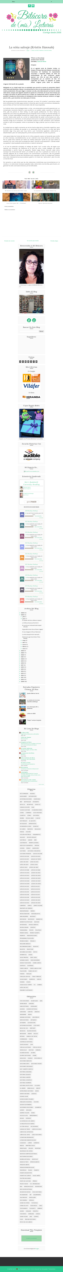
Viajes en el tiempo (26, 984)
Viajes (28, 982)
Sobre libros (37, 962)
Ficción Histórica (25, 834)
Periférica (23, 1170)
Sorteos (22, 965)
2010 (22, 679)
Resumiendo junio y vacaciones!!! (29, 781)
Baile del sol (24, 1028)
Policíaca (38, 930)
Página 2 (32, 941)
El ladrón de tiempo (28, 493)
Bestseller (27, 801)
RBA (21, 1186)
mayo (24, 640)
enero (24, 648)
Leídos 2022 (23, 867)
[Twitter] (33, 172)
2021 (22, 657)
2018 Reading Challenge (31, 596)
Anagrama (23, 1014)
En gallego (23, 823)
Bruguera (23, 1033)
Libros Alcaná (38, 905)
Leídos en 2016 (24, 894)
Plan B (30, 1170)
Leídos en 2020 (24, 900)
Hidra (33, 1112)
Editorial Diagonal (26, 1071)
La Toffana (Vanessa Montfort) (30, 623)
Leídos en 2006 (24, 881)
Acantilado (34, 1000)
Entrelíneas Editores (26, 1091)
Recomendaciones (25, 946)
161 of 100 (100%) (38, 548)
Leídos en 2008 (24, 883)
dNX (31, 1216)
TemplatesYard (25, 1269)
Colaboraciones (37, 810)
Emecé (38, 1088)
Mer (26, 513)
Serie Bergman (35, 960)
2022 (22, 655)
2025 (22, 615)
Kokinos (28, 1118)
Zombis (39, 984)
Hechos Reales (31, 837)
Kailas (22, 1118)
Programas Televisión (27, 938)
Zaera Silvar (24, 1216)
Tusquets (32, 1208)
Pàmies (35, 1181)
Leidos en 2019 (24, 856)
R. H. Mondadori (35, 1183)
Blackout (23, 754)
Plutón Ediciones (25, 1178)
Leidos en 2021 (24, 859)
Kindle (28, 848)
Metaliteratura (24, 913)
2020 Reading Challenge (31, 575)
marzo (24, 644)
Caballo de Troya (32, 1036)
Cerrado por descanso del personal (29, 768)
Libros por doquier (26, 737)
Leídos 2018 (34, 864)
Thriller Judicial (25, 976)
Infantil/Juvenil (34, 842)
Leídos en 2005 (36, 878)
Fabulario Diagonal (26, 1101)
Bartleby (32, 1028)
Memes (33, 911)
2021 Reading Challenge (31, 564)
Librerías (23, 905)
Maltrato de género (26, 908)
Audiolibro (23, 796)
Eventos (35, 826)
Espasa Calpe (24, 1096)
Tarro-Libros (24, 968)
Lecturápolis (24, 772)
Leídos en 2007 (36, 881)
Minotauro (23, 1148)
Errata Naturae (25, 1093)
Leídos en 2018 (24, 897)
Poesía (31, 930)
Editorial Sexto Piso (26, 1085)
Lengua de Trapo (36, 859)
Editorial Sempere (25, 1082)
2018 (22, 663)
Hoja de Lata (24, 1115)
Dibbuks (38, 1050)
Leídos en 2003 (31, 713)
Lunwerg (36, 1142)
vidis (21, 1219)
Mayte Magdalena (27, 488)
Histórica (23, 840)
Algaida (22, 1009)
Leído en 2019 (24, 861)
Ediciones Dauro (36, 1063)
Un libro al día (25, 732)
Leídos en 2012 (24, 889)
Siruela (31, 1200)
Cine (33, 807)
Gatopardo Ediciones (26, 1107)
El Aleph (37, 1085)
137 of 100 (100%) (38, 569)
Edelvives (23, 1058)
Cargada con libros (26, 742)
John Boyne (26, 494)
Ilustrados (23, 842)
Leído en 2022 (24, 864)
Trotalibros (24, 1208)
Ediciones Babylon (26, 1061)
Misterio (33, 916)
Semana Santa (24, 960)
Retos (35, 952)
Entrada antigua (54, 241)
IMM (35, 840)
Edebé (34, 1055)
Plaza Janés (36, 1175)
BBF (21, 801)
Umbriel (39, 1208)
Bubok (30, 1033)
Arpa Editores (24, 1020)
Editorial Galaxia (25, 1074)
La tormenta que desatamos (28, 764)
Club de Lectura (25, 810)
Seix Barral (23, 1200)
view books (41, 517)
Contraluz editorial (26, 1041)
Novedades (23, 924)
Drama (22, 818)
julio (23, 616)
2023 (22, 653)
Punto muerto (24, 738)
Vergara (28, 1211)
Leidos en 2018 (37, 853)
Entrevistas (32, 823)
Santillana (32, 1197)
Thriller (28, 973)
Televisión (23, 971)
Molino (31, 1148)
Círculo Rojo (37, 1047)
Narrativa (41, 50)
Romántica (23, 954)
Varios (39, 979)
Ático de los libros (26, 1222)
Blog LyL (22, 804)
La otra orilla (24, 1126)
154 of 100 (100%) (38, 537)
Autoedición (32, 796)
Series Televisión (25, 962)
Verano (22, 982)
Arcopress (36, 1017)
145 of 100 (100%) (38, 559)
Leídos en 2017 (35, 894)
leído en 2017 (24, 987)
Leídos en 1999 (35, 870)
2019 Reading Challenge (31, 586)
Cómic (29, 815)
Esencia (34, 1093)
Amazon (37, 1011)
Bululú (36, 1033)
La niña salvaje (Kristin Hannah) (30, 634)
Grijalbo (28, 1110)
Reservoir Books (25, 1192)
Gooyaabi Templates (48, 1269)
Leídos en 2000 (24, 872)
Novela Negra (24, 927)
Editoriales (23, 820)
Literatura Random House (28, 1140)
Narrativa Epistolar (26, 921)
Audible (32, 793)
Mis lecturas (24, 767)
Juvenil (22, 848)
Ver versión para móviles (33, 240)
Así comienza (24, 793)
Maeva (22, 1145)
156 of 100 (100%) (38, 526)
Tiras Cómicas (36, 976)
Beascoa (22, 1030)
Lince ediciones (37, 1134)
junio (24, 618)
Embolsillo (30, 1088)
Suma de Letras (48, 50)
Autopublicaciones (26, 799)
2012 (22, 675)
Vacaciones (23, 979)
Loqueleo (23, 1142)
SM (30, 1194)
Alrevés (30, 1011)
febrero (24, 646)
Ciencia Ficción (25, 807)
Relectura (30, 949)
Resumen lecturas (25, 952)
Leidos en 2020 (35, 856)
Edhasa (30, 1058)
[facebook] (29, 5)
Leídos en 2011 (35, 886)
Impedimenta (33, 1115)
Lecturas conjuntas (34, 851)
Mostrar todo (41, 784)
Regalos (35, 946)
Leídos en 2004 (24, 878)
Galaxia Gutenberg (26, 1104)
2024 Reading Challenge (31, 532)
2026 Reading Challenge (31, 511)
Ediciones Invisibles (26, 1066)
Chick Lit (37, 804)
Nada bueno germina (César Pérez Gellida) (31, 637)
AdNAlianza (23, 1003)
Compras (28, 812)
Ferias (22, 831)
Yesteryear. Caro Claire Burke (28, 759)
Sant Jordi (33, 957)
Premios (22, 935)
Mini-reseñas (24, 916)
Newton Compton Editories (28, 1153)
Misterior (23, 919)
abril (23, 642)
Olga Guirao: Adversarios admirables (30, 734)
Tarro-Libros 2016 (35, 968)
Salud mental (24, 957)
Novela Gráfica (33, 924)
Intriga (37, 845)
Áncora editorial (30, 1219)
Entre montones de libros (28, 758)
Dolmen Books (24, 1052)
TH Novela (35, 1202)
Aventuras (37, 799)
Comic (22, 812)
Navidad (36, 921)
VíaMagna (31, 1213)
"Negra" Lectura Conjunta (34, 720)
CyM (31, 1044)
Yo (34, 984)
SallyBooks (23, 1197)
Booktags (30, 804)
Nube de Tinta (24, 1162)
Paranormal (23, 930)
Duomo (33, 1052)
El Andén (22, 1088)
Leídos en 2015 (35, 891)
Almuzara (23, 1011)
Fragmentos (36, 834)
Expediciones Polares (27, 1099)
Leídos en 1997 (33, 867)
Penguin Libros (24, 1164)
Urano (22, 1211)
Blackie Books (31, 1030)
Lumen (30, 1142)
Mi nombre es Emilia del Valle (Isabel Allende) (31, 626)
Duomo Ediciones (25, 1055)
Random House (28, 1186)
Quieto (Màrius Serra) (33, 693)
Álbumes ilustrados (26, 990)
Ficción (28, 831)
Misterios (31, 919)
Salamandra (37, 1194)
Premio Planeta (34, 932)
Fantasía (30, 829)
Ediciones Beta (24, 1063)
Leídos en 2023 (35, 902)
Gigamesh (38, 1107)
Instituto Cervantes (26, 845)
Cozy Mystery (37, 812)
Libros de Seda (36, 1129)
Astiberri (23, 1022)
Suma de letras (41, 61)
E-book (38, 818)
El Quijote (32, 820)
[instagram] (33, 5)
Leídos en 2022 (24, 902)
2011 (22, 677)
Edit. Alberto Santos (26, 1069)
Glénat (22, 1110)
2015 (22, 669)
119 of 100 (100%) (38, 580)
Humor (30, 840)
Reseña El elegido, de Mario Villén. (29, 749)
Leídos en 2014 (24, 891)
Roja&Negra (24, 1194)
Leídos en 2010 (24, 886)
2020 (22, 659)
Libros (30, 905)
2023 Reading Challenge (31, 543)
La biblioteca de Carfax (27, 1123)
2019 (22, 661)
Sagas (30, 954)
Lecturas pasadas (25, 853)
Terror (22, 973)
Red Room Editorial (26, 1189)
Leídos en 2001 (35, 872)
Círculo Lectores (25, 1047)
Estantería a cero (25, 826)
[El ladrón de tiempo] (21, 497)
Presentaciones (32, 935)
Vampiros (32, 979)
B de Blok (37, 1025)
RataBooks (38, 1186)
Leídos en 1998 (24, 870)
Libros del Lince (25, 1134)
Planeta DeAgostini (26, 1172)
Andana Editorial (25, 1017)
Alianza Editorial (32, 1009)
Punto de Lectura (25, 1181)
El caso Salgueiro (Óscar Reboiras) (31, 632)
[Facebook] (29, 172)
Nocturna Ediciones (26, 1156)
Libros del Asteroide (26, 1131)
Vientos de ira (26, 487)
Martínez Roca (30, 1145)
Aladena (31, 1003)
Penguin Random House (27, 1167)
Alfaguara (34, 1006)
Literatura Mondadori (27, 1137)
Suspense (30, 965)
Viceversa (23, 1213)
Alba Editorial (24, 1006)
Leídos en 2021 (35, 900)
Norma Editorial (25, 1159)
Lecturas (23, 851)
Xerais (38, 1213)
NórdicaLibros (34, 1162)
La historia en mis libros (27, 753)
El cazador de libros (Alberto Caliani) (31, 620)
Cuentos (22, 815)
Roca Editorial (37, 1192)
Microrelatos (36, 913)
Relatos (22, 949)
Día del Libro (30, 818)
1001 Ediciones (24, 1000)
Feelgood (38, 829)
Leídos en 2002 (24, 875)
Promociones (24, 941)
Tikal (40, 1205)
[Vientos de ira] (21, 491)
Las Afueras (34, 1126)
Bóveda (22, 1036)
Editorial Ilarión (25, 1077)
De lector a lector (25, 762)
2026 (22, 613)
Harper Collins (24, 1112)
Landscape (35, 848)
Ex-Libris (23, 829)
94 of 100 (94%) (38, 516)
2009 (22, 681)
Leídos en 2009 (36, 883)
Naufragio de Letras (26, 1151)
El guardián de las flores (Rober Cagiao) (32, 629)
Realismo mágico (25, 943)
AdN (41, 1000)
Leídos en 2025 (35, 50)
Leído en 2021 (34, 861)
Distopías (36, 815)
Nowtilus (35, 1159)
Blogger (37, 1248)
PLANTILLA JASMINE (31, 1238)
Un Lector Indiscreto (26, 748)
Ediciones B (38, 1058)
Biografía (36, 801)
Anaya (30, 1014)
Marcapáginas (24, 911)
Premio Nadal (24, 932)
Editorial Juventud (26, 1080)
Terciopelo (33, 1205)
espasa (36, 1216)
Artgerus (33, 1020)
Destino (31, 1050)
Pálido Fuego (24, 1183)
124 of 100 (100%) (38, 591)
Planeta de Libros (25, 1175)
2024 (22, 650)
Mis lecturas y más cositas (28, 780)
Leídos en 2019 (35, 897)
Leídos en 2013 (35, 889)
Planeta (36, 1170)
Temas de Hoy (33, 971)
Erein (37, 1091)
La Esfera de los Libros (27, 1121)
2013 (22, 673)
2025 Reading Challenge (31, 521)
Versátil (35, 1211)
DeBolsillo (23, 1050)
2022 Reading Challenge (31, 553)
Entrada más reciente (9, 241)
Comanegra (23, 1039)
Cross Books (24, 1044)
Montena (38, 1148)
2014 (22, 671)
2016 (22, 667)
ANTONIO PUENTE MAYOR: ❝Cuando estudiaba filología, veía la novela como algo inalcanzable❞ (30, 775)
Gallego (22, 837)
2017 (22, 665)
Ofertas (32, 927)
